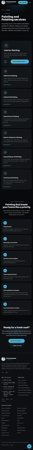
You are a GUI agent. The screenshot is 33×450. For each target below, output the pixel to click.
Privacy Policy (5, 445)
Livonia (19, 432)
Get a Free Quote (16, 341)
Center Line (20, 423)
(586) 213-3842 (17, 345)
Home (3, 10)
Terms (11, 445)
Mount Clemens (5, 410)
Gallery (7, 399)
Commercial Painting (23, 395)
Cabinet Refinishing (23, 385)
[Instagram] (6, 372)
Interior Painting (22, 380)
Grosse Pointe (5, 432)
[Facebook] (3, 372)
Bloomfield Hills (21, 428)
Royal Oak (4, 430)
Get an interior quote (19, 61)
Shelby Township (6, 413)
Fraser (3, 418)
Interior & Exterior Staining (24, 390)
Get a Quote (23, 2)
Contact (3, 401)
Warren (3, 423)
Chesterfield (20, 418)
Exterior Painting (22, 382)
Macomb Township (22, 413)
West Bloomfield (21, 430)
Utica (18, 420)
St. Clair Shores (5, 415)
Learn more (5, 61)
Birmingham (4, 428)
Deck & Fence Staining (23, 387)
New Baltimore (5, 420)
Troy (18, 425)
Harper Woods (5, 435)
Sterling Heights (21, 410)
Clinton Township (6, 408)
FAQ (12, 399)
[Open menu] (29, 2)
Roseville (19, 415)
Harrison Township (22, 408)
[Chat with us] (29, 446)
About (3, 399)
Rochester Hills (5, 425)
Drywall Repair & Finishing (24, 392)
